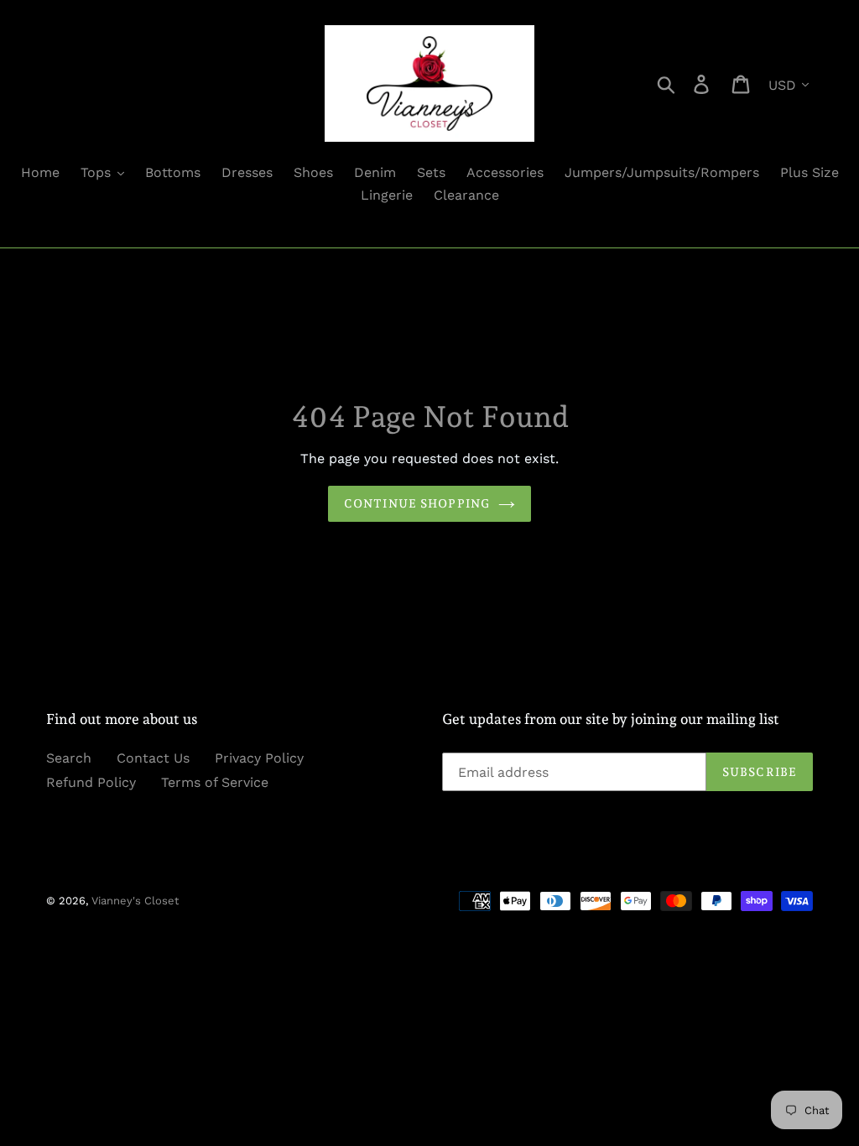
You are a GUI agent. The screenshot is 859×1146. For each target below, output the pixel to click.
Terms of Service (214, 782)
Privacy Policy (259, 758)
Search (68, 758)
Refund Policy (91, 782)
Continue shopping (417, 503)
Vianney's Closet (135, 900)
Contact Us (153, 758)
